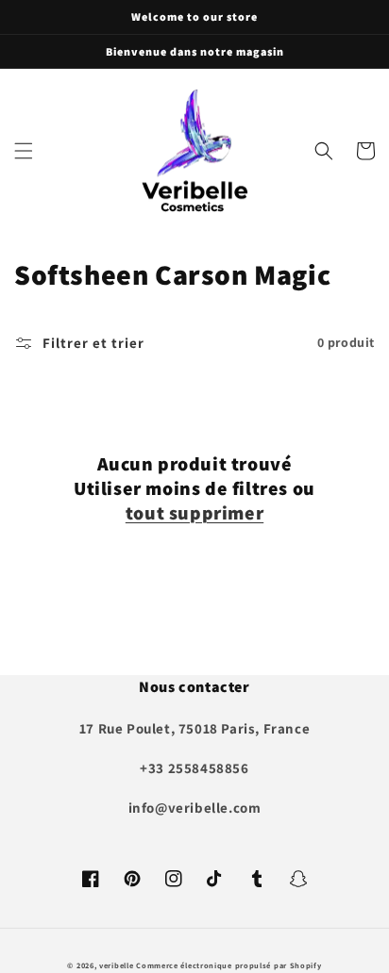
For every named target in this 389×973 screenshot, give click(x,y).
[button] (23, 151)
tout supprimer (194, 513)
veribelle (116, 965)
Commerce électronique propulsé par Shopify (228, 965)
